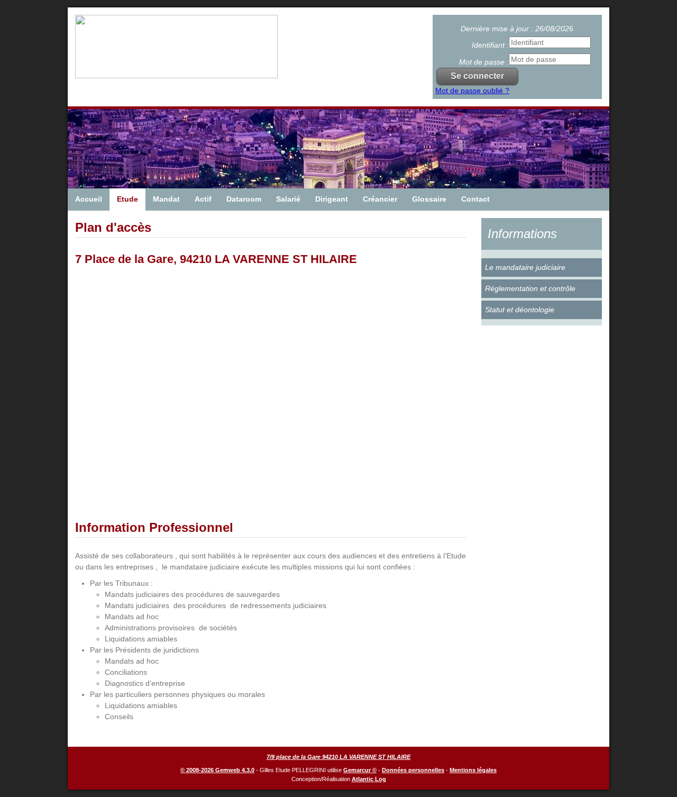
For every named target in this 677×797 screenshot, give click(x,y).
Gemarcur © (360, 770)
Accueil (88, 199)
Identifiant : (490, 45)
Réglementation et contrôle (530, 288)
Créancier (380, 199)
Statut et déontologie (519, 309)
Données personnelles (413, 770)
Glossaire (429, 199)
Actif (203, 199)
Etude (127, 199)
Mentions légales (473, 770)
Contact (475, 199)
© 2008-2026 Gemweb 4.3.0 (217, 770)
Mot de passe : (484, 62)
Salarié (288, 199)
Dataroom (243, 199)
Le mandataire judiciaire (525, 267)
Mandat (166, 199)
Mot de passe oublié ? (472, 90)
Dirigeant (331, 199)
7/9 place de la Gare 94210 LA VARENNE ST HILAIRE (338, 757)
